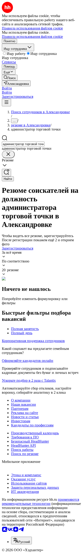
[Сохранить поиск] (6, 172)
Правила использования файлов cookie (32, 37)
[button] (7, 88)
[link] (10, 77)
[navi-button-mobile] (6, 102)
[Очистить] (8, 154)
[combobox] (23, 144)
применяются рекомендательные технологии (40, 501)
